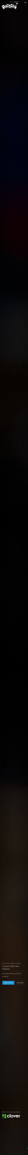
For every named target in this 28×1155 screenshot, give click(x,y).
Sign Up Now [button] (8, 983)
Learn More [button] (20, 983)
